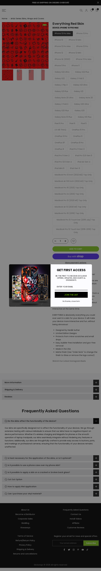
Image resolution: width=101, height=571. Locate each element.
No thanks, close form (71, 301)
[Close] (89, 267)
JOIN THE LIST (71, 294)
